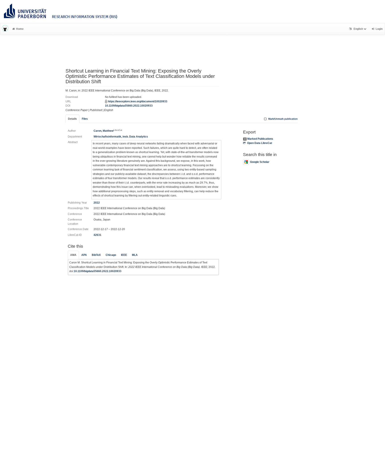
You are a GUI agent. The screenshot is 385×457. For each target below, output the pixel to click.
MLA (135, 255)
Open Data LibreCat (259, 143)
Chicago (111, 255)
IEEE (124, 255)
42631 (97, 235)
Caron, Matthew (108, 130)
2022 (97, 202)
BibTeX (96, 255)
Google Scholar (259, 162)
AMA (73, 255)
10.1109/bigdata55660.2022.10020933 (129, 105)
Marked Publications (260, 138)
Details (72, 118)
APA (84, 255)
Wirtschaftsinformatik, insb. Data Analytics (121, 136)
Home (20, 28)
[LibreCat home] (5, 28)
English (358, 28)
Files (85, 118)
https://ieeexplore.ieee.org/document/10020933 (137, 101)
